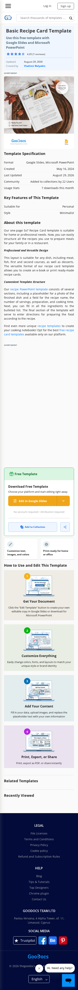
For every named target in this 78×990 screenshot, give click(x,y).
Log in (47, 6)
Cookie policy (39, 851)
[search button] (71, 18)
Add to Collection (35, 527)
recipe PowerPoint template (29, 289)
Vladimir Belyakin (34, 66)
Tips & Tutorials (39, 882)
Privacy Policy (39, 845)
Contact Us (39, 899)
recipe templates (49, 326)
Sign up (66, 6)
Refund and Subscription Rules (39, 856)
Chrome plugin (39, 893)
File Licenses (39, 833)
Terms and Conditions (39, 839)
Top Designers (39, 888)
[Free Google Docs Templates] (8, 17)
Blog (39, 876)
